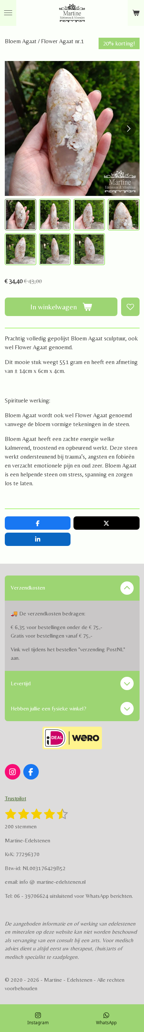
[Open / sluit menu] (8, 13)
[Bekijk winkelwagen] (136, 13)
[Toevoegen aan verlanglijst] (130, 307)
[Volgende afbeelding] (128, 128)
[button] (20, 214)
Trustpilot (15, 798)
